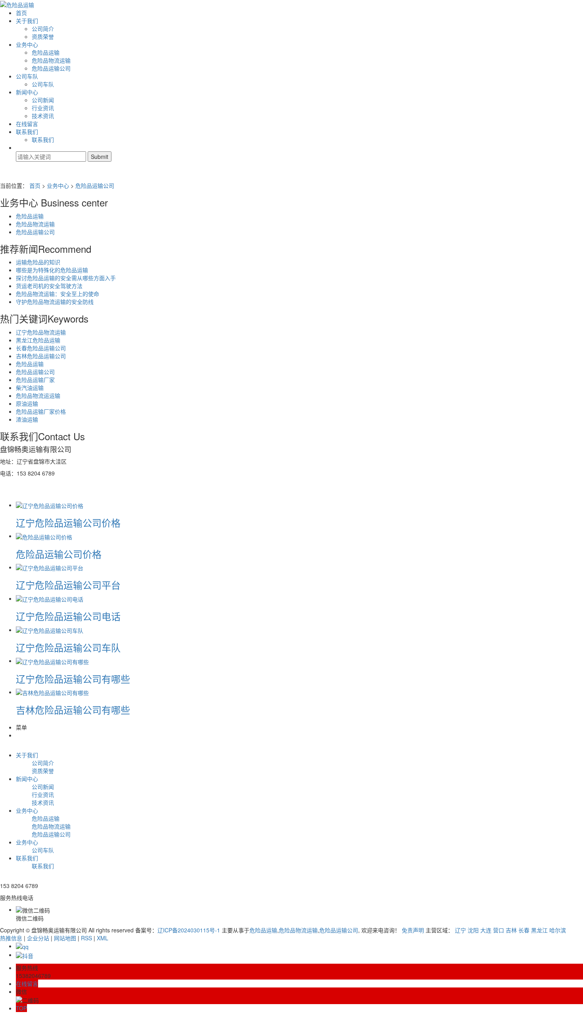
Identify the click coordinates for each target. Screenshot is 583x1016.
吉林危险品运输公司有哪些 (73, 709)
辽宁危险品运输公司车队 (68, 647)
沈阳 (473, 930)
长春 (523, 930)
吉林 (511, 930)
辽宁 (460, 930)
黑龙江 (539, 930)
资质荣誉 (43, 36)
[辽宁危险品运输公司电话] (49, 598)
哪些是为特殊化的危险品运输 (52, 270)
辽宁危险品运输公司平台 (68, 585)
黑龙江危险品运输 (38, 340)
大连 (485, 930)
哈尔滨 (557, 930)
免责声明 (413, 930)
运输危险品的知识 (38, 262)
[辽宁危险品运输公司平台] (49, 567)
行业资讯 (43, 108)
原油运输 (27, 403)
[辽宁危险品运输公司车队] (49, 630)
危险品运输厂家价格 (41, 411)
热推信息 (11, 938)
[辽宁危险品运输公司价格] (49, 505)
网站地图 (65, 938)
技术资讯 (43, 116)
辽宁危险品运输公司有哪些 (73, 679)
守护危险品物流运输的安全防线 (55, 302)
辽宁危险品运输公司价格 (68, 522)
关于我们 (27, 21)
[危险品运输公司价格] (44, 536)
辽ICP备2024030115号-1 (188, 930)
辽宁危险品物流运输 (41, 332)
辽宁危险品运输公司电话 (68, 616)
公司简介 (43, 28)
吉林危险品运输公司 (41, 356)
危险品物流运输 (51, 60)
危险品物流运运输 (38, 395)
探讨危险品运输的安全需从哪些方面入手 (66, 278)
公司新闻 (43, 100)
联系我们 (27, 132)
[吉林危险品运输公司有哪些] (52, 692)
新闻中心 (27, 92)
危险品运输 (45, 52)
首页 (21, 13)
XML (102, 938)
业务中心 (27, 44)
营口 (498, 930)
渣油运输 (27, 419)
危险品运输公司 (51, 68)
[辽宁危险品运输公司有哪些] (52, 661)
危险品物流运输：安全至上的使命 (57, 294)
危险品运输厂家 (35, 380)
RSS (86, 938)
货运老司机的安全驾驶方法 (49, 286)
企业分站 (38, 938)
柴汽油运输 (30, 388)
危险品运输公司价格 (59, 554)
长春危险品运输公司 (41, 348)
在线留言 (27, 124)
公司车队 (27, 76)
